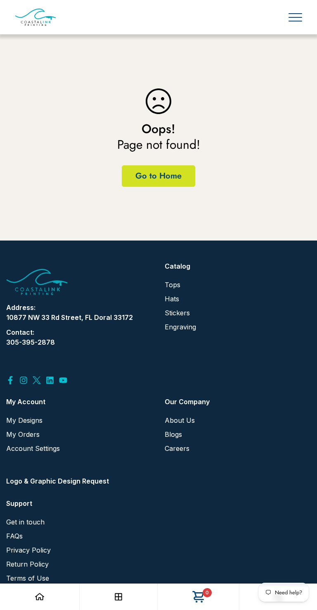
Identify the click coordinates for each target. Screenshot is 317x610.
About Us (180, 420)
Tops (172, 285)
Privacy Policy (28, 550)
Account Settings (33, 448)
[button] (198, 597)
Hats (172, 299)
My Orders (23, 434)
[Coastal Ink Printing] (35, 17)
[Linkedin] (50, 380)
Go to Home (158, 176)
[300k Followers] (10, 380)
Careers (177, 448)
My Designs (24, 420)
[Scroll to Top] (300, 564)
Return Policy (27, 564)
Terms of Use (27, 578)
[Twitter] (37, 380)
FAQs (14, 536)
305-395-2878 (30, 342)
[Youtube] (63, 380)
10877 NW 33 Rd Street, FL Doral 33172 (69, 317)
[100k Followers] (23, 380)
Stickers (177, 313)
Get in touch (25, 522)
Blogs (173, 434)
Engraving (180, 327)
